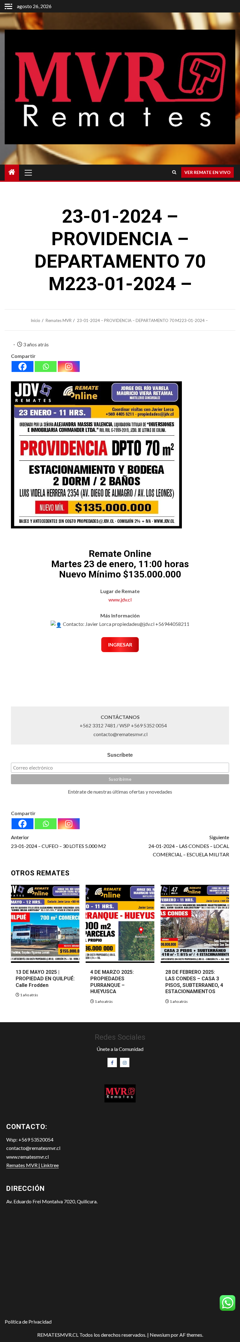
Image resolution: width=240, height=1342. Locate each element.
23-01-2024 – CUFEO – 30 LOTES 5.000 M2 (58, 841)
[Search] (174, 172)
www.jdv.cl (120, 599)
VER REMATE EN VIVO (207, 172)
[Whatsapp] (46, 366)
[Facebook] (22, 366)
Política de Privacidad (28, 1322)
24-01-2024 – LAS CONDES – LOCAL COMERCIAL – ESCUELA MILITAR (188, 845)
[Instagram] (69, 366)
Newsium (160, 1335)
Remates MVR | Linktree (32, 1165)
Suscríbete (120, 755)
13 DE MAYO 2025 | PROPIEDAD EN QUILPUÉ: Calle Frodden (45, 978)
